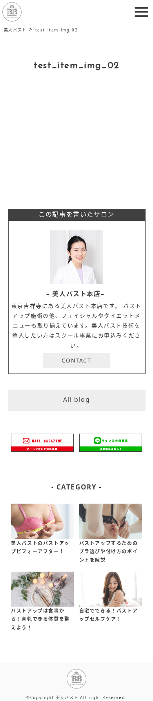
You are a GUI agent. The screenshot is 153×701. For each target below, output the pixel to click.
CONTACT (76, 360)
